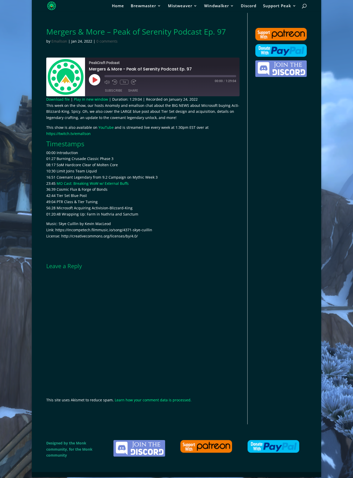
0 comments (107, 41)
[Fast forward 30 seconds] (133, 82)
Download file (58, 99)
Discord (248, 6)
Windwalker (216, 6)
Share (133, 90)
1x (124, 82)
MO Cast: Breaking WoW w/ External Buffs (93, 183)
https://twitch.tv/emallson (68, 133)
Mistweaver (180, 6)
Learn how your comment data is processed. (153, 399)
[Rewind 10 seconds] (114, 82)
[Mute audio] (107, 82)
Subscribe (113, 90)
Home (118, 6)
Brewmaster (143, 6)
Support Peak (277, 6)
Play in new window (91, 99)
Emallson (59, 41)
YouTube (106, 127)
